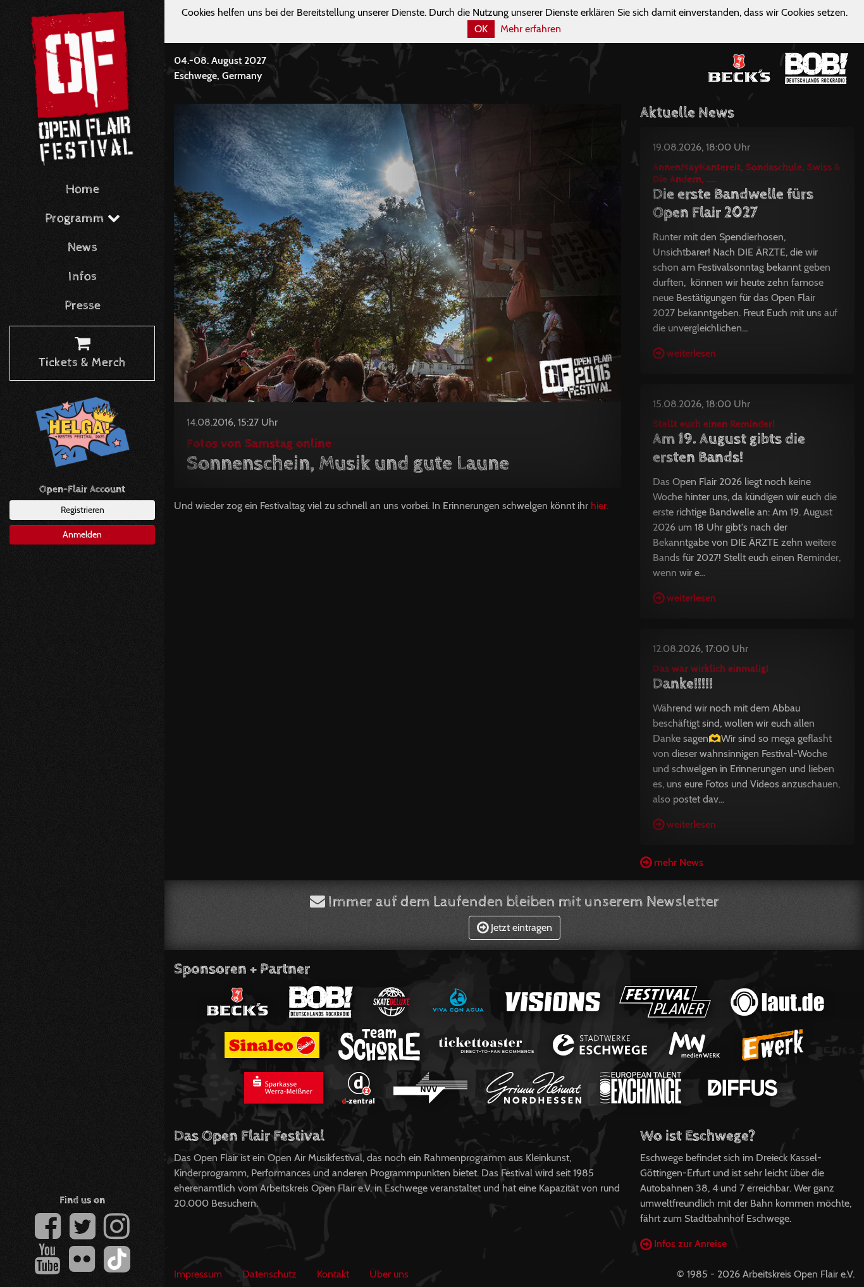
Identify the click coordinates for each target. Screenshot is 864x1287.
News (82, 247)
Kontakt (333, 1274)
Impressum (198, 1274)
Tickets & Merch (82, 362)
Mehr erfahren (530, 29)
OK (481, 29)
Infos (82, 276)
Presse (83, 306)
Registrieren (82, 509)
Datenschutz (269, 1274)
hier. (599, 506)
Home (82, 189)
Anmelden (82, 534)
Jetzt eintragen (520, 927)
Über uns (389, 1274)
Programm (76, 218)
